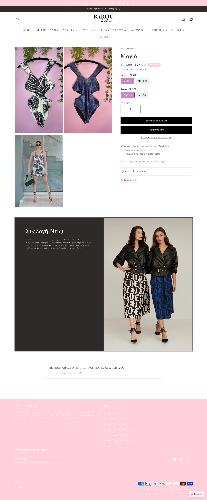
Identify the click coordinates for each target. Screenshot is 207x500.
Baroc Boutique (159, 489)
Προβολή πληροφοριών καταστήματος (142, 154)
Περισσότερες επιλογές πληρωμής (156, 137)
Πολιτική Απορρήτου (114, 424)
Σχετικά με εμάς (112, 413)
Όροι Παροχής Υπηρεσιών (117, 435)
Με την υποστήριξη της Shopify (179, 489)
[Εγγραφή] (69, 459)
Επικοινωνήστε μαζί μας (116, 418)
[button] (18, 19)
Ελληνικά (22, 487)
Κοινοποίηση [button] (130, 180)
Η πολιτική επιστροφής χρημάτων (120, 429)
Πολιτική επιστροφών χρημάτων (120, 440)
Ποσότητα (125, 103)
